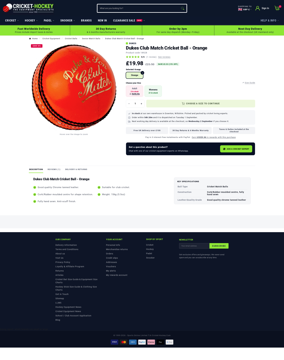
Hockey (150, 249)
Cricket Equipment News (68, 311)
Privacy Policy (62, 262)
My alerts (111, 271)
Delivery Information (66, 245)
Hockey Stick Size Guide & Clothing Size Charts (76, 288)
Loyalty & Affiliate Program (69, 266)
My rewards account (117, 275)
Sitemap (59, 298)
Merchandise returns (117, 249)
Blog (57, 320)
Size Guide (250, 83)
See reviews (164, 57)
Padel (149, 253)
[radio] (134, 75)
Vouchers (111, 266)
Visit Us (59, 258)
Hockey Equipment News (68, 307)
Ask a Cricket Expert (238, 149)
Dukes (132, 43)
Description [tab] (36, 169)
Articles (59, 275)
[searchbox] (138, 8)
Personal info (113, 245)
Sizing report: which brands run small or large (24, 329)
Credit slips (112, 258)
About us (60, 253)
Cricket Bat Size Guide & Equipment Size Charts (76, 281)
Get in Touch (62, 294)
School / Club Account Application (73, 315)
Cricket (150, 245)
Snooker (150, 258)
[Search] (182, 8)
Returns (59, 271)
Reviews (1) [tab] (54, 169)
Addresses (111, 262)
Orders (109, 253)
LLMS (58, 303)
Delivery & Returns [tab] (76, 169)
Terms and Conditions (66, 249)
